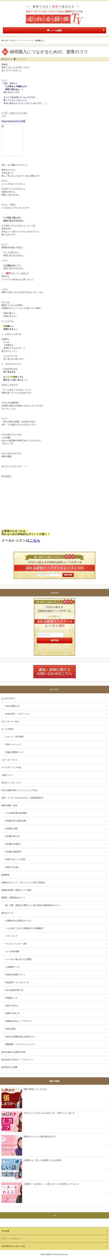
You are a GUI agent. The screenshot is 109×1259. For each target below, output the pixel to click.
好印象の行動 (11, 828)
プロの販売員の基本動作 (16, 813)
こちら (35, 540)
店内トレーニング (13, 744)
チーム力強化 (7, 729)
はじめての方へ (8, 698)
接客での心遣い (12, 867)
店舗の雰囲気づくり (14, 752)
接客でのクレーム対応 (15, 859)
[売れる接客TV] (54, 5)
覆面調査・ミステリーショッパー (20, 1044)
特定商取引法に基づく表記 (13, 1246)
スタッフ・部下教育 (14, 737)
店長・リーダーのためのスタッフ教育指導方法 (22, 798)
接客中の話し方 (12, 1013)
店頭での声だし (12, 1005)
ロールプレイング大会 (11, 767)
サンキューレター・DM (16, 944)
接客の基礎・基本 (9, 805)
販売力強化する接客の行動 (13, 1052)
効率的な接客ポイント (15, 974)
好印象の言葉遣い (13, 844)
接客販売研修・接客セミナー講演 (16, 890)
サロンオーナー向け (10, 721)
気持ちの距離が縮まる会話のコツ (20, 1036)
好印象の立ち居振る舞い (16, 821)
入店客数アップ (12, 967)
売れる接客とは (12, 706)
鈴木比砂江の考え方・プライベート (17, 1059)
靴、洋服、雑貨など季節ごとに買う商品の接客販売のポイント (33, 905)
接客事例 (5, 875)
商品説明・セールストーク (17, 982)
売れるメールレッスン (11, 782)
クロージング (28, 41)
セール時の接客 (12, 951)
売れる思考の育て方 (14, 990)
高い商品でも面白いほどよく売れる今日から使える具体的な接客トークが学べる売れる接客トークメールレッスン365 (54, 562)
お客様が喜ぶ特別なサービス (18, 920)
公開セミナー (7, 775)
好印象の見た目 (12, 836)
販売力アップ (16, 41)
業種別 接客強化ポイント (13, 897)
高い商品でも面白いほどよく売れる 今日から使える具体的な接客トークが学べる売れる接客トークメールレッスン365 (54, 615)
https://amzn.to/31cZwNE (13, 121)
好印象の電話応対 (13, 852)
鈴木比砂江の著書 (9, 1067)
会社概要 (5, 1231)
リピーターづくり (9, 760)
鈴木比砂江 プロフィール (17, 714)
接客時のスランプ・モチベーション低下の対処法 (23, 882)
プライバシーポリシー (11, 1239)
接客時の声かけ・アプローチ (18, 1021)
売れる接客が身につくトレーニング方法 (19, 790)
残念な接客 (10, 1029)
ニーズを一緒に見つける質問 (18, 959)
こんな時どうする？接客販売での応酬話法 (24, 928)
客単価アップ (11, 998)
